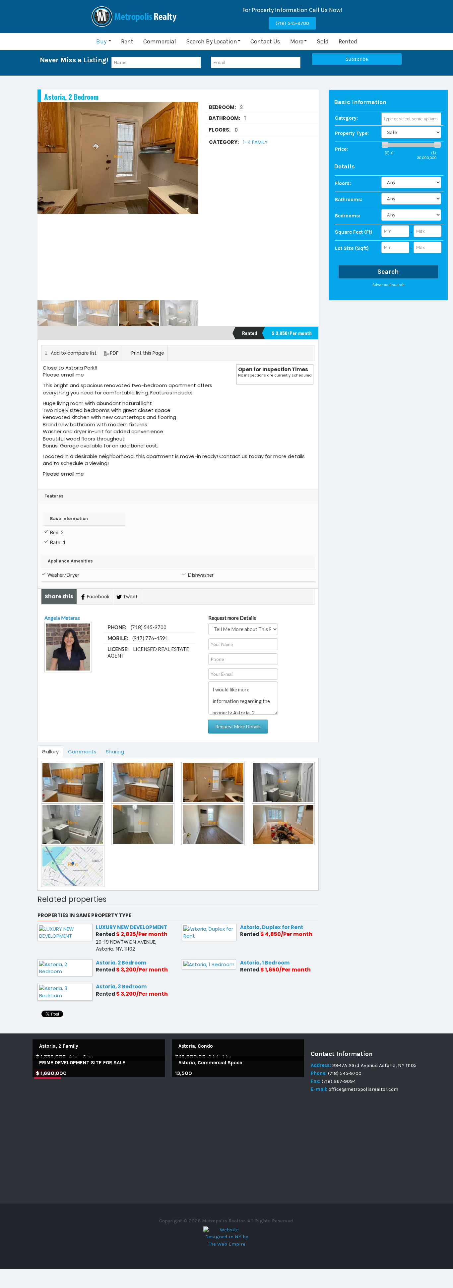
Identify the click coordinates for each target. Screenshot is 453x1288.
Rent (127, 41)
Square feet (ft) (353, 232)
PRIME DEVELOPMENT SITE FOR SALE (82, 1063)
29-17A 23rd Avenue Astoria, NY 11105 (374, 1065)
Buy (102, 41)
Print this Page (147, 353)
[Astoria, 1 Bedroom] (209, 963)
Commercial (159, 41)
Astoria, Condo (195, 1046)
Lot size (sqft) (352, 248)
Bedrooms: (347, 216)
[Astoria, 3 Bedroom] (65, 991)
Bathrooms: (348, 200)
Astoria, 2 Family (58, 1046)
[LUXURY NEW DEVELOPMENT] (65, 931)
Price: (341, 149)
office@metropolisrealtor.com (362, 1089)
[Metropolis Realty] (135, 16)
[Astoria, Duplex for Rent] (209, 931)
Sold (323, 41)
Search (388, 271)
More (296, 41)
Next (189, 201)
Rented (348, 41)
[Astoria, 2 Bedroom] (65, 967)
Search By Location (211, 41)
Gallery (50, 751)
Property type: (352, 133)
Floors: (343, 183)
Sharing (115, 751)
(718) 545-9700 (292, 23)
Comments (82, 751)
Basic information (360, 102)
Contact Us (265, 41)
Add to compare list (74, 353)
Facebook (98, 596)
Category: (346, 118)
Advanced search (388, 284)
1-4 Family (255, 142)
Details (344, 166)
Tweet (130, 596)
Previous (46, 201)
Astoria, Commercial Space (210, 1063)
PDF (114, 353)
